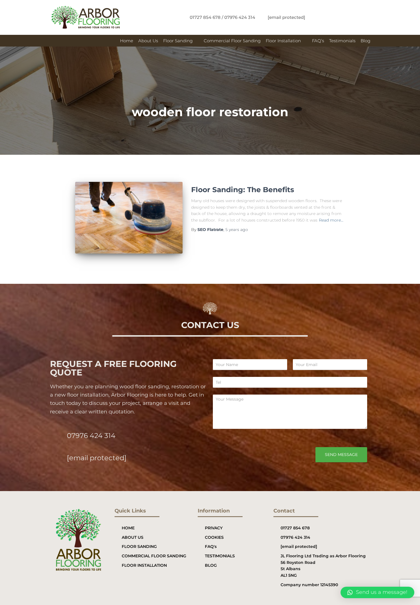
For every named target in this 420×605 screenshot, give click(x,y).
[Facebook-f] (337, 17)
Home (126, 40)
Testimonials (342, 40)
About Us (148, 40)
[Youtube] (365, 17)
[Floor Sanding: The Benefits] (129, 218)
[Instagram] (355, 17)
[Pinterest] (346, 17)
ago (236, 229)
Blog (365, 40)
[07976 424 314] (56, 435)
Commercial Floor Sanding (232, 40)
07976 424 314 (91, 435)
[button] (181, 41)
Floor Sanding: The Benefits (242, 189)
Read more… (331, 220)
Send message (341, 454)
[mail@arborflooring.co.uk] (56, 457)
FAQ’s (318, 40)
